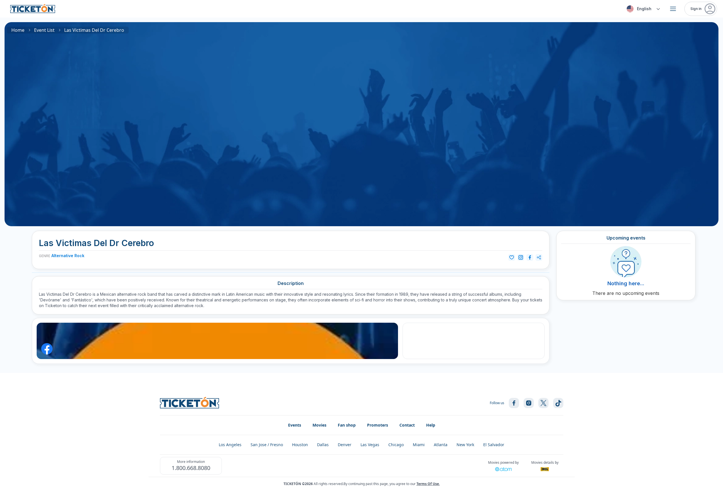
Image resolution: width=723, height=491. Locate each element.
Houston (300, 444)
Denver (344, 444)
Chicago (396, 444)
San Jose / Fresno (267, 444)
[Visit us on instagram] (529, 403)
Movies (319, 425)
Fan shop (347, 425)
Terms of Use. (428, 483)
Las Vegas (370, 444)
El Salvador (493, 444)
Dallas (323, 444)
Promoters (377, 425)
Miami (419, 444)
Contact (407, 425)
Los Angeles (230, 444)
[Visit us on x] (543, 403)
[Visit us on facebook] (514, 403)
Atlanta (440, 444)
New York (465, 444)
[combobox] (642, 8)
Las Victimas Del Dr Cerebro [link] (94, 30)
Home (17, 30)
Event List (44, 30)
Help (430, 425)
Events (294, 425)
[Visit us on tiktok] (558, 403)
